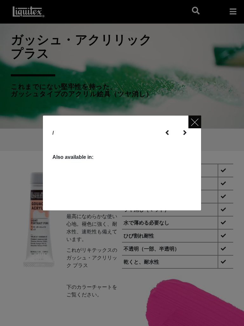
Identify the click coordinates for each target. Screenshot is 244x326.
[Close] (194, 122)
